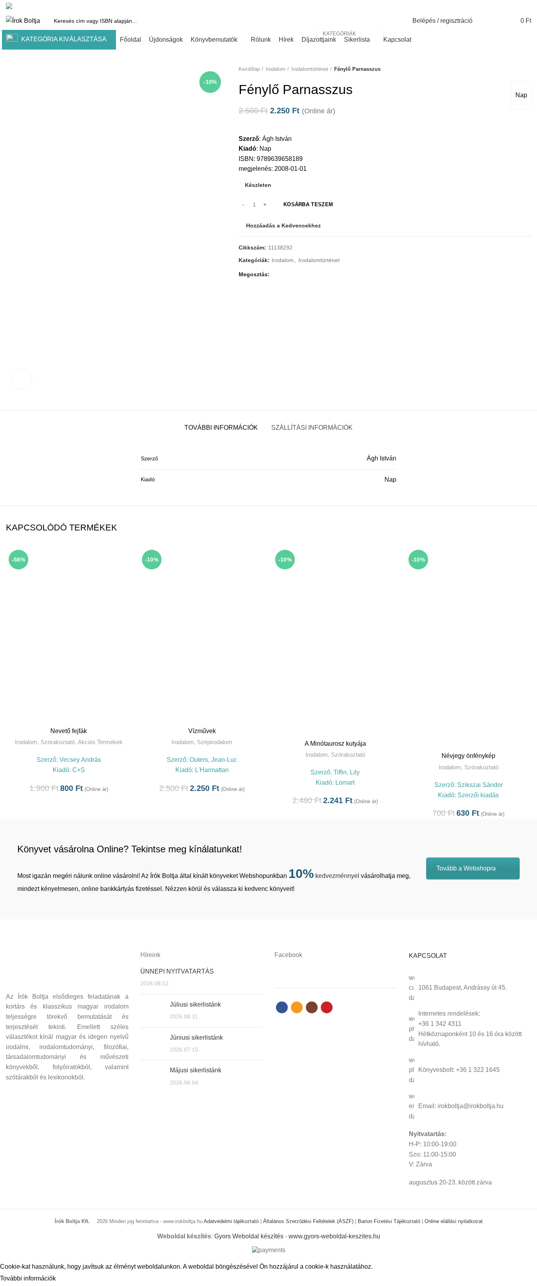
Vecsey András (80, 759)
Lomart (345, 782)
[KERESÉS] (394, 21)
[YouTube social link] (526, 6)
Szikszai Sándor (480, 785)
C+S (78, 770)
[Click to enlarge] (21, 379)
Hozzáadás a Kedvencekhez (125, 577)
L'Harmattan (212, 770)
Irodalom (26, 742)
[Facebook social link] (499, 6)
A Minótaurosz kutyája (335, 743)
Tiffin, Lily (346, 772)
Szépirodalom (214, 742)
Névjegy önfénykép (468, 755)
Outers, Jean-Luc (213, 759)
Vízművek (202, 731)
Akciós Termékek (100, 742)
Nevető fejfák (68, 731)
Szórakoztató (57, 742)
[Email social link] (508, 6)
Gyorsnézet (125, 560)
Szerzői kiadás (478, 795)
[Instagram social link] (517, 6)
